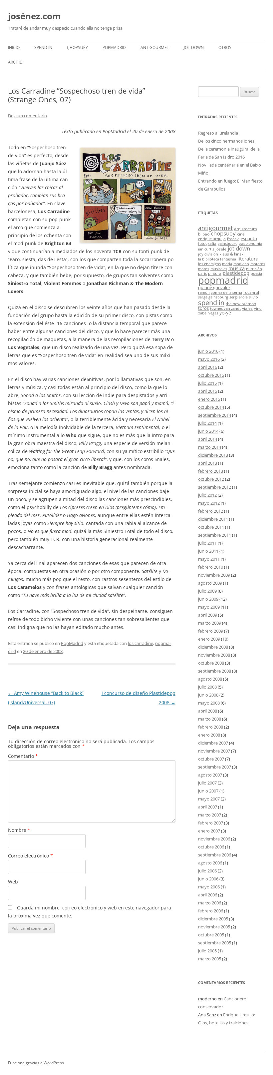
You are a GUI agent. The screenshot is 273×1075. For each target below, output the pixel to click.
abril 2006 (207, 895)
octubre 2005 (211, 935)
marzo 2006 (209, 903)
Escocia (233, 239)
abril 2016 (207, 367)
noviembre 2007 (214, 751)
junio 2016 (208, 351)
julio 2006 (207, 871)
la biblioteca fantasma (217, 259)
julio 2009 (207, 591)
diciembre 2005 (213, 919)
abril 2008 (207, 711)
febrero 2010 (210, 567)
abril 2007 (207, 807)
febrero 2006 (210, 911)
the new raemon (241, 303)
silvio (253, 297)
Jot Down (194, 47)
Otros (224, 47)
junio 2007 (208, 791)
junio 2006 (208, 879)
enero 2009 (209, 639)
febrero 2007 (210, 823)
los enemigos (209, 264)
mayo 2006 (209, 887)
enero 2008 (209, 735)
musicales (218, 269)
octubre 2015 (211, 375)
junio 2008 (208, 695)
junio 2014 (208, 431)
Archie (15, 62)
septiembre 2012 (214, 487)
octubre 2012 (211, 479)
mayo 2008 (209, 703)
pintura (214, 273)
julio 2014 (207, 423)
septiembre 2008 (214, 671)
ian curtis (206, 249)
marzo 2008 (209, 719)
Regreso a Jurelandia (218, 133)
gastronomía (250, 243)
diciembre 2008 (213, 647)
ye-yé (225, 312)
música (236, 268)
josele (220, 249)
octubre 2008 (211, 663)
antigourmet (215, 228)
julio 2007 (207, 783)
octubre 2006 (211, 847)
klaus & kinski (231, 254)
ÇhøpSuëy (77, 47)
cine (241, 234)
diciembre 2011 (213, 519)
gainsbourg (227, 243)
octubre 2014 (211, 407)
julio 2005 (207, 951)
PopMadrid (114, 47)
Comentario (23, 756)
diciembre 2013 (213, 455)
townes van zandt (225, 308)
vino (258, 308)
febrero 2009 (210, 631)
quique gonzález (214, 287)
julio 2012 (207, 495)
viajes (247, 308)
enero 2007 (209, 831)
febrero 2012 (210, 511)
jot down (239, 248)
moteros (257, 264)
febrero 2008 (210, 727)
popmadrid (223, 280)
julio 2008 (207, 687)
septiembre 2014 (214, 415)
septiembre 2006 (214, 855)
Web (13, 881)
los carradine (140, 643)
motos (203, 269)
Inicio (14, 47)
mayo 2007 (209, 799)
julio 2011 (207, 543)
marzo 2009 (209, 623)
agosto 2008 (210, 679)
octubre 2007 (211, 759)
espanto (249, 239)
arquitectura (245, 228)
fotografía (207, 243)
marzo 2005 (209, 959)
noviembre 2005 (214, 927)
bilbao (203, 234)
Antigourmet (154, 47)
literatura (247, 258)
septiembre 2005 (214, 943)
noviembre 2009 (214, 575)
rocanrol (251, 292)
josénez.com (34, 16)
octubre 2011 (211, 527)
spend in (211, 302)
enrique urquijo (212, 239)
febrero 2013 (210, 471)
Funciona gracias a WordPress (36, 1063)
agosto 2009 (210, 583)
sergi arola (238, 297)
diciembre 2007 (213, 743)
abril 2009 (207, 615)
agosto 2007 (210, 775)
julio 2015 (207, 383)
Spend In (43, 47)
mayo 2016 (209, 359)
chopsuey (223, 233)
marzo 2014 (209, 447)
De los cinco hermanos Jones (226, 141)
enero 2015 (209, 399)
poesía (256, 273)
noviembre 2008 (214, 655)
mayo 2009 (209, 607)
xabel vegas (208, 313)
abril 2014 (207, 439)
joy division (208, 254)
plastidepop (236, 273)
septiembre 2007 (214, 767)
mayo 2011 (209, 559)
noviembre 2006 (214, 839)
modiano (241, 264)
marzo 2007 (209, 815)
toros (203, 308)
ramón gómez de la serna (220, 292)
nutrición (254, 269)
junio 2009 (208, 599)
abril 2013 (207, 463)
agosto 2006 (210, 863)
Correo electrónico (30, 855)
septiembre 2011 (214, 535)
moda (227, 264)
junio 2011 (208, 551)
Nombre (19, 830)
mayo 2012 (209, 503)
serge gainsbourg (213, 297)
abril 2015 (207, 391)
